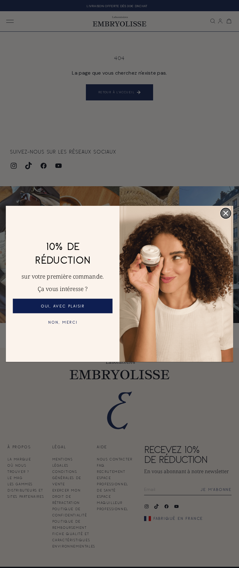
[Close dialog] (226, 213)
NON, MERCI (62, 322)
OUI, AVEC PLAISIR (63, 306)
